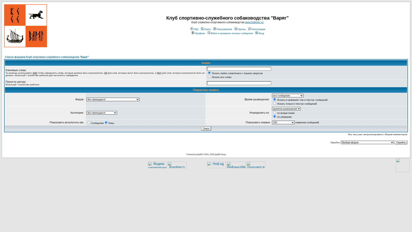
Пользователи (224, 29)
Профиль (200, 33)
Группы (242, 29)
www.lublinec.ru (254, 22)
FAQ (196, 29)
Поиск (207, 29)
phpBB (199, 154)
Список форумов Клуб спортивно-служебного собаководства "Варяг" (47, 57)
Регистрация (258, 29)
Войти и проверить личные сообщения (232, 33)
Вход (261, 33)
